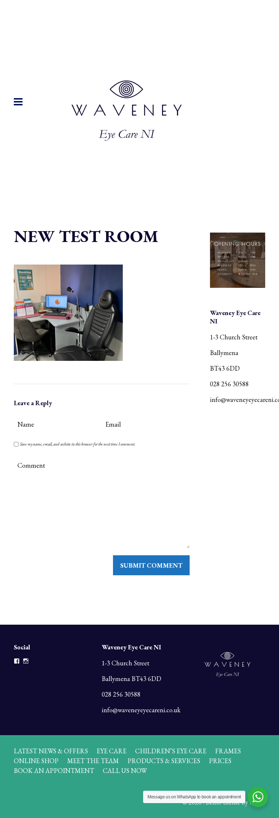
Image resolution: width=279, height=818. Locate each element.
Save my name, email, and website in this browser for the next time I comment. (77, 444)
